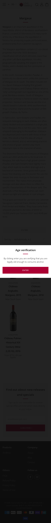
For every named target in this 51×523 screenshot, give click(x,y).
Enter (25, 270)
